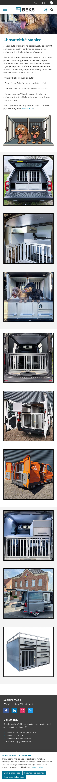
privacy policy (37, 767)
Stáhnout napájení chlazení (18, 741)
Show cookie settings (34, 773)
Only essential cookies (14, 777)
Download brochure (15, 735)
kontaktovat (27, 108)
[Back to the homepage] (25, 9)
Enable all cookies (12, 773)
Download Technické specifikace (21, 732)
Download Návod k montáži (19, 738)
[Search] (52, 10)
